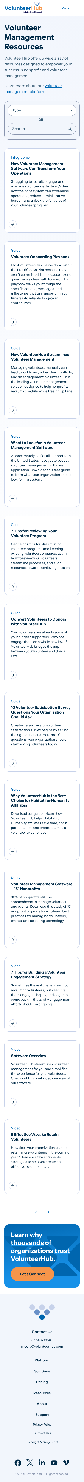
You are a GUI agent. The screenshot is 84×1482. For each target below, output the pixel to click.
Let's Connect (32, 1274)
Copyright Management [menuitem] (42, 1442)
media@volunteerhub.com (42, 1346)
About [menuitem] (42, 1403)
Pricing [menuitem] (42, 1382)
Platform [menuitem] (42, 1360)
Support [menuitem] (42, 1414)
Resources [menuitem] (42, 1393)
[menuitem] (17, 1462)
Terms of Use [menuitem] (42, 1433)
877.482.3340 (42, 1340)
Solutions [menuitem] (42, 1371)
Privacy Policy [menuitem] (42, 1424)
